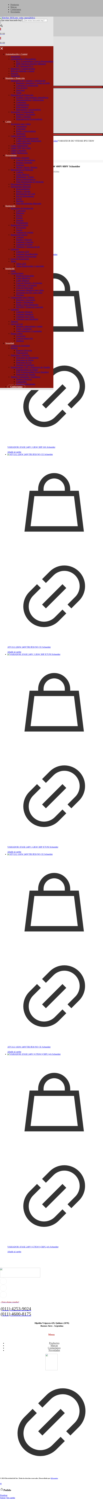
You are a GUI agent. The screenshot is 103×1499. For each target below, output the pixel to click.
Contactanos (54, 1347)
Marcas (54, 1345)
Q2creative (54, 1478)
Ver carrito (10, 1498)
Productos (54, 1343)
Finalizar (3, 1495)
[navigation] (51, 1490)
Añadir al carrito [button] (14, 452)
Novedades (54, 1350)
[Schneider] (30, 214)
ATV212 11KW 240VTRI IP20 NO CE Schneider (29, 1047)
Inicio (2, 141)
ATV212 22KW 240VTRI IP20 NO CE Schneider (29, 647)
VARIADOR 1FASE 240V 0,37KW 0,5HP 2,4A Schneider (32, 1247)
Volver (3, 1498)
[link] (51, 1414)
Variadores (32, 141)
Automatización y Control (16, 141)
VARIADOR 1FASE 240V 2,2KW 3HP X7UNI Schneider (32, 847)
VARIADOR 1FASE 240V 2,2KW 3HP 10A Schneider (31, 447)
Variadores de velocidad (47, 141)
